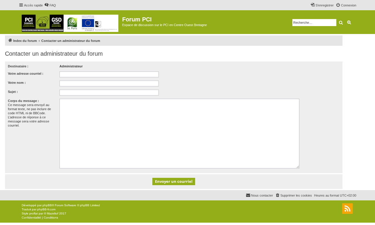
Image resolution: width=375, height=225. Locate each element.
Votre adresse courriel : (25, 73)
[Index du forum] (70, 22)
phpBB (47, 205)
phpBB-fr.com (46, 209)
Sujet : (13, 91)
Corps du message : (23, 101)
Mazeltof (52, 213)
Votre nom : (17, 82)
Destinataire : (18, 66)
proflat (33, 213)
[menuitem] (50, 5)
